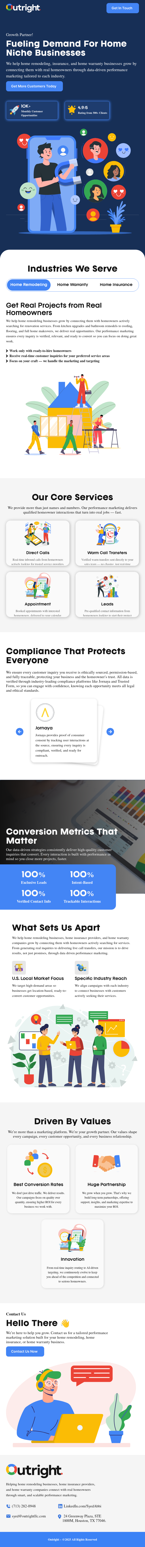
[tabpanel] (72, 381)
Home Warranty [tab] (72, 285)
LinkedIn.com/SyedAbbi (82, 1506)
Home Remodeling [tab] (28, 285)
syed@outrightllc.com (29, 1516)
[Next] (110, 731)
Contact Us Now (24, 1351)
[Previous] (19, 731)
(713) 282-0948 (24, 1506)
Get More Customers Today (33, 86)
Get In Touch (122, 8)
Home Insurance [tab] (116, 285)
